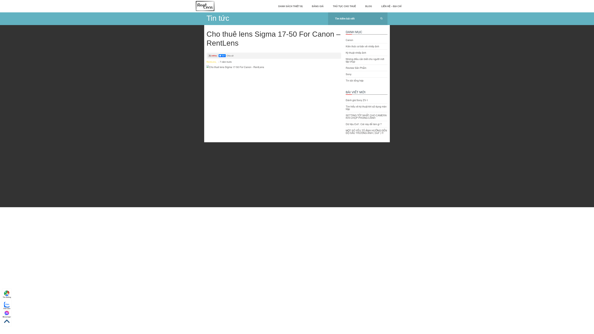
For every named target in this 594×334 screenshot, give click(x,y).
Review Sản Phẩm (356, 68)
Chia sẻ (230, 55)
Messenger (7, 317)
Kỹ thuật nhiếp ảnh (356, 52)
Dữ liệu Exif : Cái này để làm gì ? (364, 124)
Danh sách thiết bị (290, 6)
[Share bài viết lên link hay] (213, 55)
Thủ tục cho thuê (344, 6)
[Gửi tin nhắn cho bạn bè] (222, 55)
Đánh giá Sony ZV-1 (357, 100)
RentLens (205, 6)
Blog (368, 6)
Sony (348, 74)
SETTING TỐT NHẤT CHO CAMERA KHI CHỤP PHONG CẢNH (366, 116)
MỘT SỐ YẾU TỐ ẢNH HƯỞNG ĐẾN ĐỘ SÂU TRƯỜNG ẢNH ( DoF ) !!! (366, 131)
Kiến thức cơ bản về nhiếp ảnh (362, 46)
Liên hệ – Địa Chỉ (391, 6)
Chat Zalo (6, 308)
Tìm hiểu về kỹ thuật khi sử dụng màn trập (366, 107)
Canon (349, 40)
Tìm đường (7, 297)
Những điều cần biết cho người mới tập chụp (365, 60)
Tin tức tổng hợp (355, 80)
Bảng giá (318, 6)
